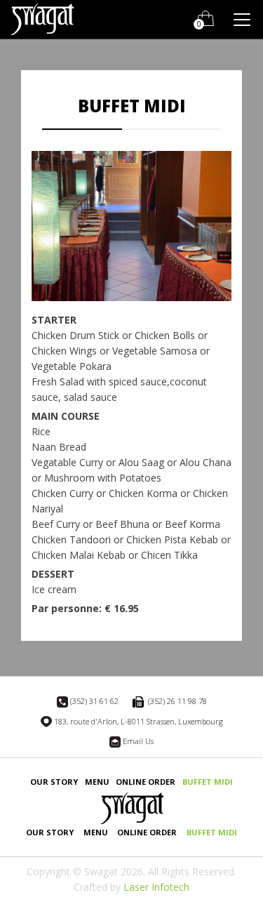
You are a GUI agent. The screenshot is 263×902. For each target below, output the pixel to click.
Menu (97, 781)
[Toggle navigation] (241, 19)
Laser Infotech (156, 887)
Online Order (145, 781)
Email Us (138, 741)
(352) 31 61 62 (94, 701)
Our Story (54, 781)
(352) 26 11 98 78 (176, 701)
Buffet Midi (207, 781)
